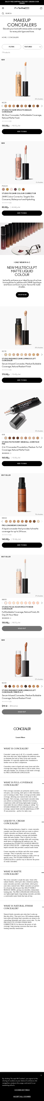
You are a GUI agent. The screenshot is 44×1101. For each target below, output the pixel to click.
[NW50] (17, 438)
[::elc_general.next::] (41, 106)
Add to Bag (22, 131)
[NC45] (18, 521)
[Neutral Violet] (15, 189)
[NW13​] (25, 354)
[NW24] (37, 602)
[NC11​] (9, 354)
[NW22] (29, 602)
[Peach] (3, 189)
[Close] (41, 1075)
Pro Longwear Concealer (17, 772)
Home (4, 37)
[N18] (5, 438)
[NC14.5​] (29, 354)
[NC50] (30, 521)
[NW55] (13, 438)
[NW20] (25, 602)
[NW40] (9, 438)
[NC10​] (5, 354)
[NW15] (9, 602)
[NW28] (33, 602)
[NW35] (25, 438)
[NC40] (25, 105)
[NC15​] (33, 354)
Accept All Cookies (22, 1096)
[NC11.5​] (21, 354)
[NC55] (37, 105)
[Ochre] (7, 189)
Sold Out (22, 628)
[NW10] (5, 602)
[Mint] (19, 189)
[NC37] (33, 105)
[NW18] (13, 105)
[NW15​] (37, 354)
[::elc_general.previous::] (3, 106)
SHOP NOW (22, 294)
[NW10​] (13, 354)
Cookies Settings (22, 1090)
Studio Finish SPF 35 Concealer (17, 807)
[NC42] (9, 105)
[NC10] (13, 602)
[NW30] (10, 521)
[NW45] (17, 105)
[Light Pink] (11, 189)
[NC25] (29, 438)
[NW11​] (17, 354)
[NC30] (17, 602)
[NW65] (25, 686)
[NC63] (29, 105)
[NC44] (21, 105)
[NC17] (21, 438)
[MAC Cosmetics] (22, 8)
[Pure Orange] (23, 189)
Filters (11, 47)
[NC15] (38, 521)
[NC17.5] (17, 686)
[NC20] (5, 105)
